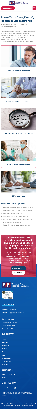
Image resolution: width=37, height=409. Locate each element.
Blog (3, 355)
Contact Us (6, 352)
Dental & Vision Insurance (18, 165)
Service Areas (6, 358)
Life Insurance (18, 196)
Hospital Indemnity (8, 325)
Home (4, 339)
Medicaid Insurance (8, 316)
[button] (34, 8)
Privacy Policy (6, 361)
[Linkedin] (15, 388)
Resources (5, 346)
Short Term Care (7, 328)
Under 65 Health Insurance (18, 70)
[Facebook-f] (12, 388)
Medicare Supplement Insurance (13, 313)
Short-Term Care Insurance (18, 102)
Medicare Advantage (9, 310)
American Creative (27, 405)
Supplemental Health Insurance (18, 133)
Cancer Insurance (8, 319)
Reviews (4, 349)
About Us (5, 342)
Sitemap (4, 364)
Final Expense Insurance (10, 322)
